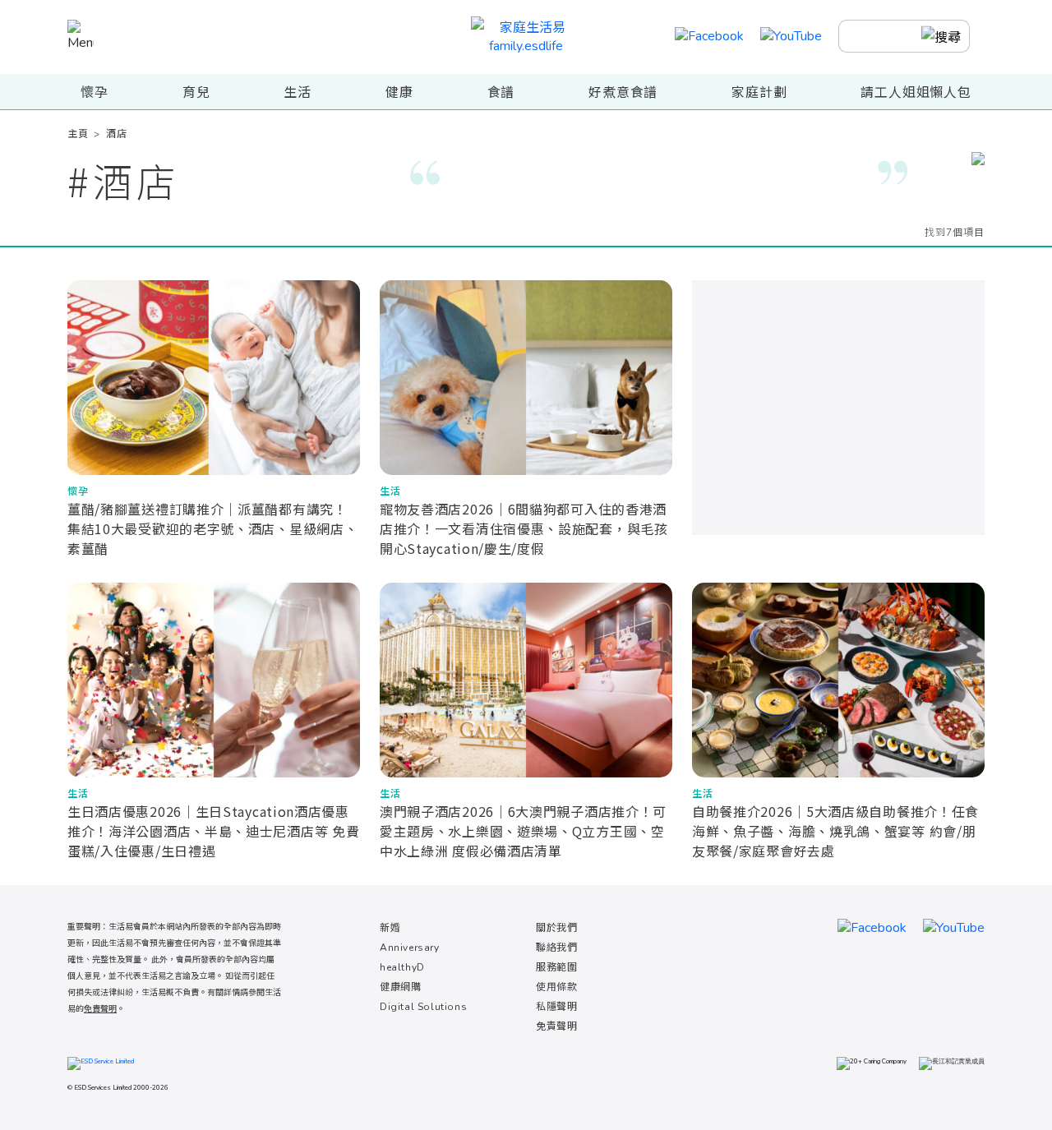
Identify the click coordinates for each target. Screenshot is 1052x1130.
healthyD (402, 967)
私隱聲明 (556, 1006)
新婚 (390, 927)
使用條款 (556, 987)
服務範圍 (556, 967)
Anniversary (410, 947)
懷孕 (94, 93)
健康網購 (400, 987)
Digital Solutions (423, 1006)
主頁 (77, 134)
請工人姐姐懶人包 (916, 93)
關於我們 (556, 927)
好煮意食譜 (623, 93)
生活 (297, 93)
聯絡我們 (556, 947)
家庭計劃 (759, 93)
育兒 (196, 93)
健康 (399, 93)
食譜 (501, 93)
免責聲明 (556, 1026)
